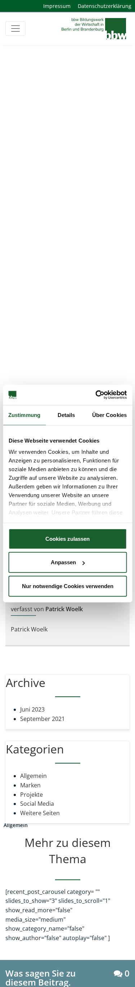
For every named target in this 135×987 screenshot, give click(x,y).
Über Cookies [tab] (109, 415)
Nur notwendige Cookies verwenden (67, 586)
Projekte (31, 795)
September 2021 (42, 719)
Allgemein (33, 776)
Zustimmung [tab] (24, 415)
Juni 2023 (32, 709)
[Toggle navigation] (15, 28)
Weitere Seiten (40, 813)
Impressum (57, 6)
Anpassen (63, 562)
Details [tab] (66, 415)
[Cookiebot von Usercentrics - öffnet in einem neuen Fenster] (96, 395)
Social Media (37, 804)
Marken (30, 785)
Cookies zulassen (67, 538)
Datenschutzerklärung (104, 6)
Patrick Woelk (29, 629)
